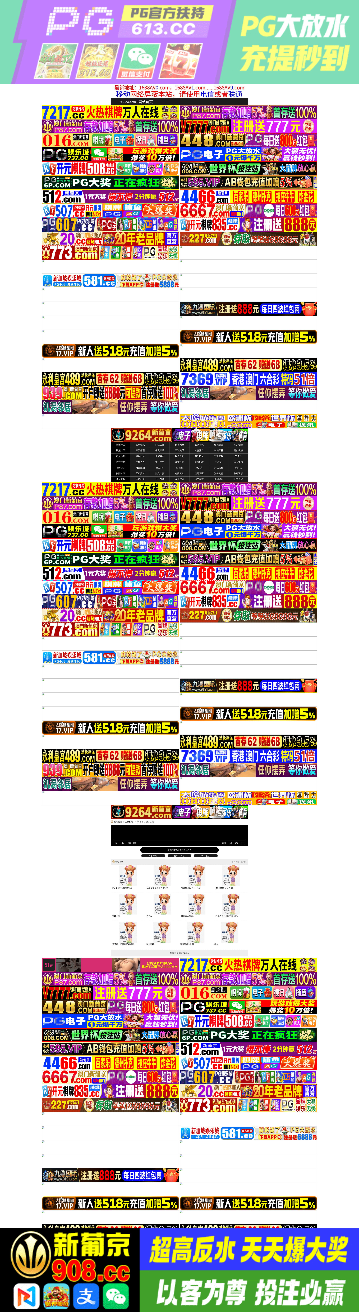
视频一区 (120, 445)
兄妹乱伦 (159, 479)
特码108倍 (179, 856)
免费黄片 (179, 473)
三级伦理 (140, 450)
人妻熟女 (199, 450)
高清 (224, 843)
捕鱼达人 (140, 462)
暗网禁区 (199, 473)
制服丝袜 (218, 450)
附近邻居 (140, 456)
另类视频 (238, 450)
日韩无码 (238, 479)
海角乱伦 (218, 473)
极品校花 (199, 479)
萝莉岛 (238, 468)
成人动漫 (238, 445)
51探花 (179, 468)
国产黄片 (140, 473)
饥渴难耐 (159, 456)
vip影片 (153, 856)
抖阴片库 (120, 473)
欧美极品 (218, 445)
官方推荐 (120, 462)
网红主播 (159, 445)
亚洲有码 (199, 445)
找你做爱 (179, 456)
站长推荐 (120, 456)
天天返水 (238, 462)
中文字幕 (159, 450)
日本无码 (179, 445)
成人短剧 (179, 479)
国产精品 (140, 445)
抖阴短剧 (218, 479)
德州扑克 (179, 462)
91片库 (199, 468)
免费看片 (120, 479)
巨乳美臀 (179, 450)
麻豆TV (160, 468)
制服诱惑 (238, 473)
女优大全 (218, 468)
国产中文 (140, 479)
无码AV (120, 468)
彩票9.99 (199, 462)
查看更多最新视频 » (179, 953)
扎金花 (218, 462)
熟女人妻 (159, 473)
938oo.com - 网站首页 (136, 102)
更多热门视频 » (239, 862)
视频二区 (120, 450)
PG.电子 (205, 856)
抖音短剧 (140, 468)
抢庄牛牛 (159, 462)
